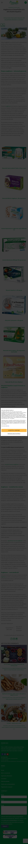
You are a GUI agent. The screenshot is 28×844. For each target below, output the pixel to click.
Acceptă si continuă (14, 430)
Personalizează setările (14, 433)
